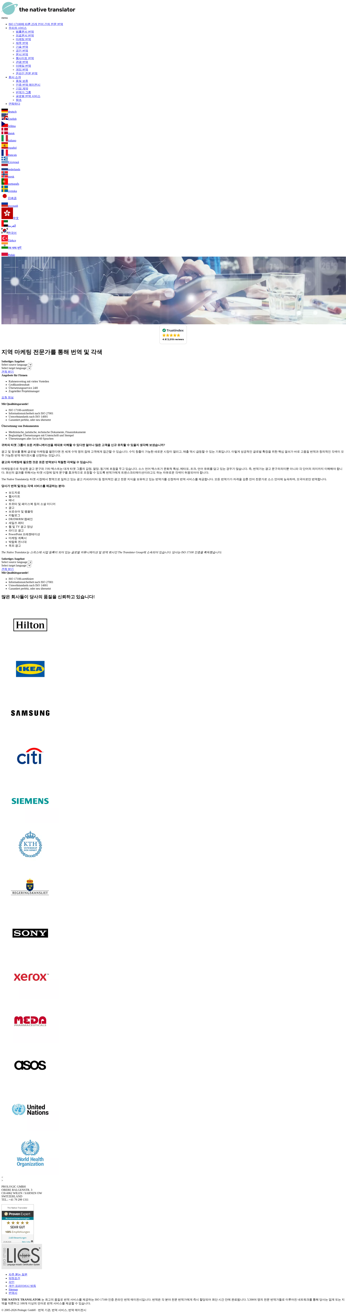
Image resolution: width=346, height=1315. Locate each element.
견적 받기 (7, 371)
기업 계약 (22, 88)
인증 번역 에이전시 (28, 84)
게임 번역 (22, 69)
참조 (19, 99)
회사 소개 (15, 77)
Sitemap (13, 1289)
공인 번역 (22, 50)
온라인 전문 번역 (26, 73)
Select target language (13, 368)
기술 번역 (22, 46)
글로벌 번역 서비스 (28, 96)
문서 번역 (22, 54)
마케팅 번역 (23, 39)
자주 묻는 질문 (18, 1274)
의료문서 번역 (25, 35)
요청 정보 (7, 397)
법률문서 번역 (25, 31)
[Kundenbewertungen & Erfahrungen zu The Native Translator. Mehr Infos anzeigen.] (17, 1242)
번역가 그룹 (23, 92)
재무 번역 (22, 43)
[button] (173, 334)
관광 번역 (22, 62)
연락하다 (14, 103)
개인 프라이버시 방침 (22, 1285)
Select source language (14, 364)
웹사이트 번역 (25, 58)
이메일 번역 (23, 65)
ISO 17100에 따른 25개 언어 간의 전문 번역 (36, 24)
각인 (11, 1282)
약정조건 (14, 1278)
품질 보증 (22, 80)
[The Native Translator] (38, 14)
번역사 (13, 1292)
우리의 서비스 (18, 27)
